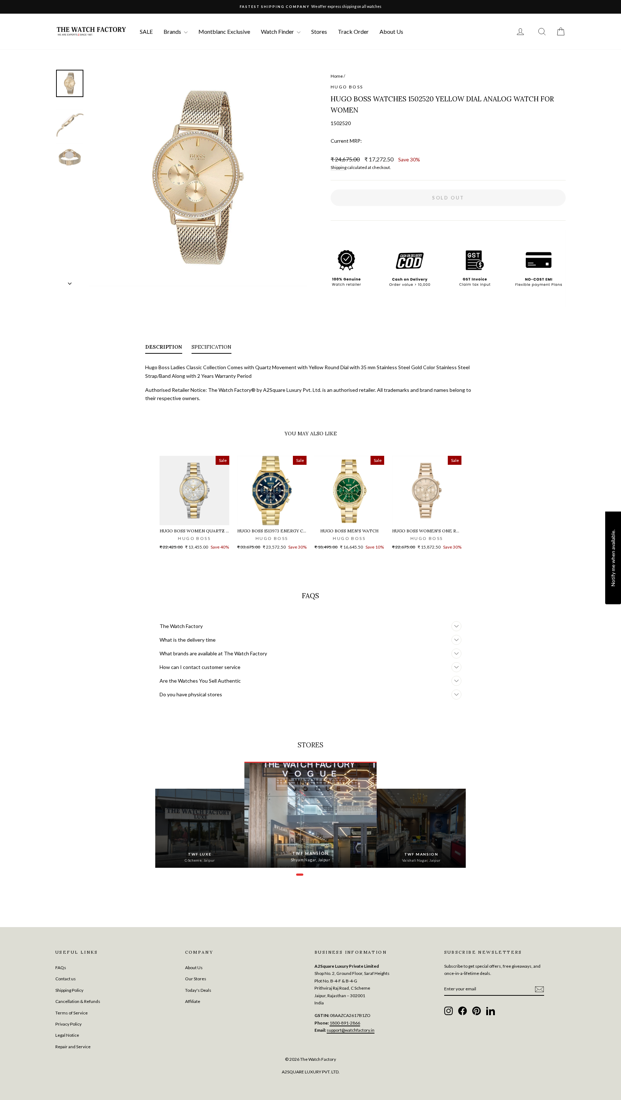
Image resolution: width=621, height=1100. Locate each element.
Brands (173, 31)
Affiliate (192, 1001)
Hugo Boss (347, 87)
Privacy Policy (68, 1024)
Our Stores (195, 978)
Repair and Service (73, 1046)
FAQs (60, 967)
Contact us (65, 978)
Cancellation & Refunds (77, 1001)
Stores (319, 31)
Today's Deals (198, 990)
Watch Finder (278, 31)
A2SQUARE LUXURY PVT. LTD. (311, 1071)
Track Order (353, 31)
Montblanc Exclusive (224, 31)
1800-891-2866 (345, 1023)
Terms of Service (71, 1013)
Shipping (338, 167)
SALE (146, 31)
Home (337, 76)
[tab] (163, 348)
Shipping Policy (69, 990)
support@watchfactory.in (350, 1030)
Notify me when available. (613, 558)
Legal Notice (67, 1035)
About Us (391, 31)
